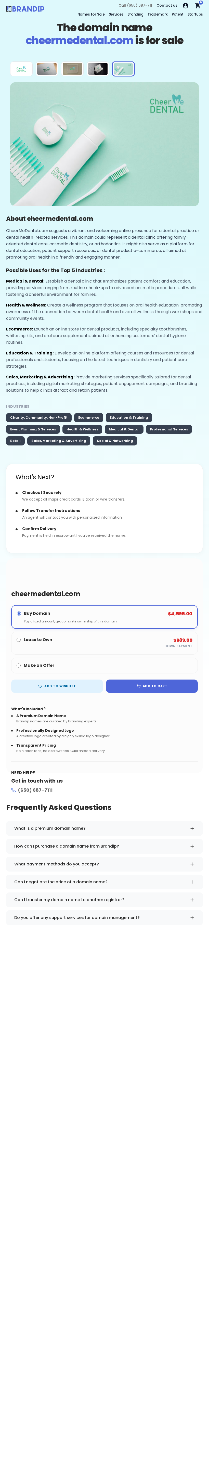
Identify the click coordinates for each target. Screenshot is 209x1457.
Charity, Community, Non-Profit (39, 417)
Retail (15, 440)
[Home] (25, 10)
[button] (21, 68)
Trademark (158, 14)
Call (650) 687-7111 (136, 5)
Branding (135, 14)
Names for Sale (91, 14)
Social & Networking (115, 440)
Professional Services (169, 429)
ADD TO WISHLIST (60, 686)
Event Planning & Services (33, 429)
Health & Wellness (82, 429)
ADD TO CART (155, 686)
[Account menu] (185, 6)
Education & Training (129, 417)
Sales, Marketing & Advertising (58, 440)
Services (116, 14)
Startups (195, 14)
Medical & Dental (124, 429)
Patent (178, 14)
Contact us (166, 5)
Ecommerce (88, 417)
